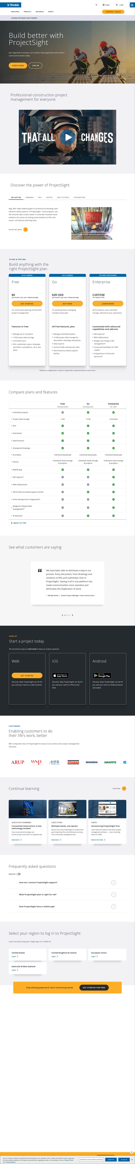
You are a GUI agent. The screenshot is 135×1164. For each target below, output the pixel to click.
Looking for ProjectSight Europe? (24, 18)
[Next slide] (72, 615)
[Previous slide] (62, 615)
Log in (35, 65)
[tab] (16, 197)
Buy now (67, 304)
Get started (27, 304)
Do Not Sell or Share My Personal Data (91, 1159)
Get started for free (94, 987)
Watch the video (97, 840)
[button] (105, 5)
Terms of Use (68, 1160)
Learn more (108, 304)
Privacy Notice (11, 1162)
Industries (15, 11)
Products (27, 11)
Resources (40, 11)
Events (50, 11)
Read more (15, 840)
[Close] (132, 1159)
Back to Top (20, 523)
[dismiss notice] (131, 1152)
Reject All (111, 1159)
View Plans (18, 65)
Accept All (124, 1159)
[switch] (19, 874)
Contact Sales (113, 12)
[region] (67, 589)
